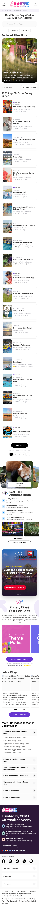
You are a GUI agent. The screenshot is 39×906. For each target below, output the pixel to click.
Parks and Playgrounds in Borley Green (17, 750)
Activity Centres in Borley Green (14, 737)
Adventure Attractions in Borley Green (15, 732)
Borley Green (17, 10)
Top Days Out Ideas (10, 868)
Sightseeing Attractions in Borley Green (15, 783)
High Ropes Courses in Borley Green (16, 744)
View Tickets (14, 30)
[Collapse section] (34, 732)
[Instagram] (24, 861)
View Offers (25, 30)
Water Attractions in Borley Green (15, 776)
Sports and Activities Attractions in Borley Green (15, 768)
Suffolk (8, 10)
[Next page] (28, 454)
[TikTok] (17, 861)
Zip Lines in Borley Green (12, 753)
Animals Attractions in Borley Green (14, 760)
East (3, 10)
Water (25, 10)
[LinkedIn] (10, 861)
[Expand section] (34, 760)
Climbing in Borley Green (12, 740)
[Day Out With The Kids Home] (19, 4)
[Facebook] (3, 861)
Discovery (7, 876)
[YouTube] (31, 861)
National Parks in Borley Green (14, 747)
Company (7, 884)
